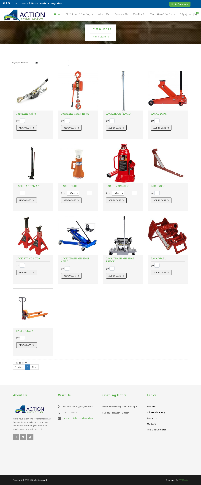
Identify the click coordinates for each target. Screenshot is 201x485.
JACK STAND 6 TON (28, 258)
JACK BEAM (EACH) (118, 113)
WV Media (183, 480)
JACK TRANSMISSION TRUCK (120, 260)
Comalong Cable (26, 113)
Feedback (139, 14)
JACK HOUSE (69, 186)
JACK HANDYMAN (28, 186)
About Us (103, 14)
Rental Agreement (179, 4)
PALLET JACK (24, 330)
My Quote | (189, 14)
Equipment (104, 36)
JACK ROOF (158, 186)
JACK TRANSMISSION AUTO (75, 260)
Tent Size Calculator (162, 14)
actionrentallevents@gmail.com (48, 3)
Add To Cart (25, 128)
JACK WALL (158, 258)
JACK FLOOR (158, 113)
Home (57, 14)
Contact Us (121, 14)
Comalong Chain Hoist (75, 113)
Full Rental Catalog (78, 14)
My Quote (151, 423)
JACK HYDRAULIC (117, 186)
